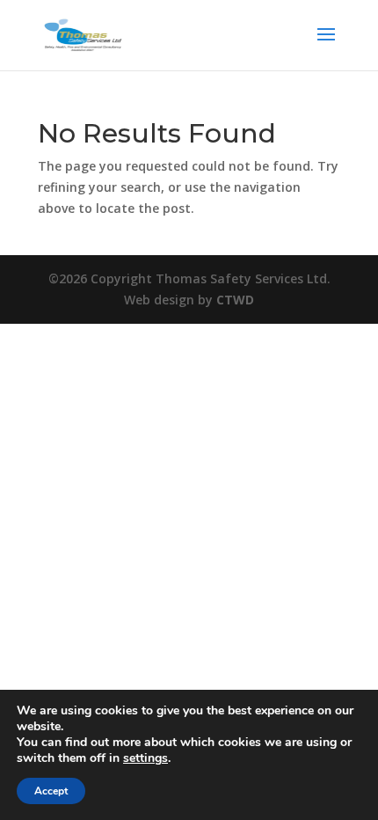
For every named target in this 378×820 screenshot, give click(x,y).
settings (145, 758)
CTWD (235, 299)
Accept (51, 791)
